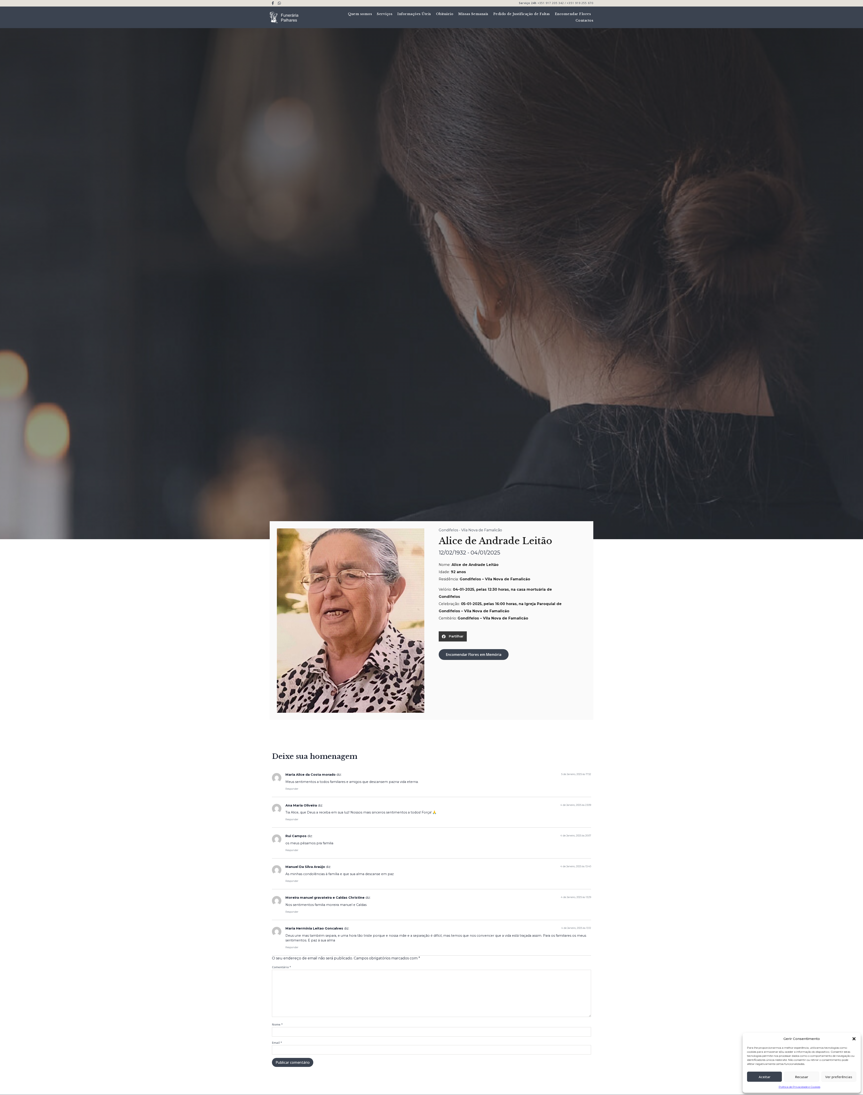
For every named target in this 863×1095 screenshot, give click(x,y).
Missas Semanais (473, 14)
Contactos (585, 20)
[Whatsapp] (279, 3)
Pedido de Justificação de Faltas (521, 14)
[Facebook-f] (273, 3)
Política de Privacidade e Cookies (799, 1086)
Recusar (801, 1077)
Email (277, 1043)
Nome (277, 1024)
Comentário (281, 967)
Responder (291, 788)
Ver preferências (838, 1077)
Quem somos (360, 14)
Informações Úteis (414, 14)
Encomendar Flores (573, 14)
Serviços (384, 14)
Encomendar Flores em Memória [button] (473, 654)
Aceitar (764, 1077)
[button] (854, 1039)
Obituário (445, 14)
